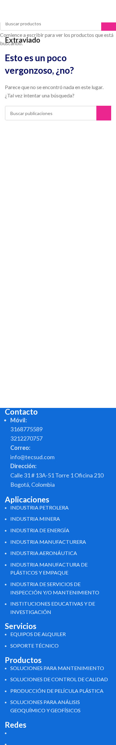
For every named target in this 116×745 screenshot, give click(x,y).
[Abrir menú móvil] (108, 11)
